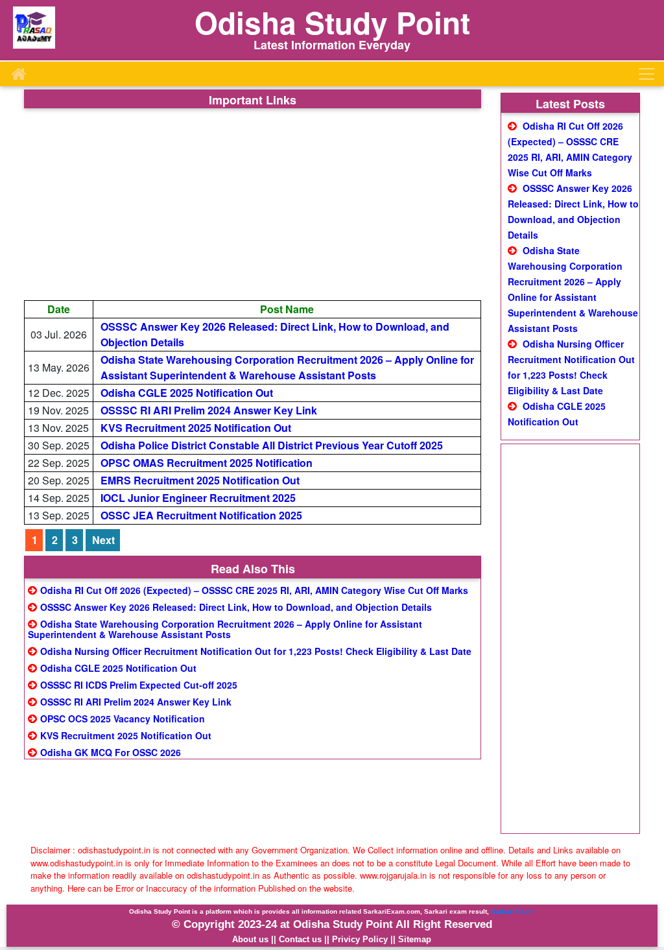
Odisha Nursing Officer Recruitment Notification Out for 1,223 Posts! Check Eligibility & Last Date (255, 651)
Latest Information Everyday (332, 44)
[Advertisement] (252, 204)
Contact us (300, 939)
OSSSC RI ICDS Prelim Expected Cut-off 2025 (138, 684)
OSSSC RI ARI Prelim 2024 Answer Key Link (209, 410)
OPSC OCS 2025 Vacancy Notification (122, 718)
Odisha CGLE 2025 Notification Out (187, 392)
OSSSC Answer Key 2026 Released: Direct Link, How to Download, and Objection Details (236, 606)
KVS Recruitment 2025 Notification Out (196, 427)
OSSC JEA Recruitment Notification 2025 (201, 515)
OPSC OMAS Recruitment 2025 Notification (207, 462)
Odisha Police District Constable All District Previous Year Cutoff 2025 (272, 445)
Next (103, 539)
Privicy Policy (360, 939)
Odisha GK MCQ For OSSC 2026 (110, 752)
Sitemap (414, 939)
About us (250, 939)
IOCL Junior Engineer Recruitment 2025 (198, 497)
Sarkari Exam (512, 911)
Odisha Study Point (332, 22)
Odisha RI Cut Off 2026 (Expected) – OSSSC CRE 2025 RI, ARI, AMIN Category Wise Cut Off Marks (254, 590)
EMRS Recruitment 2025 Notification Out (200, 480)
